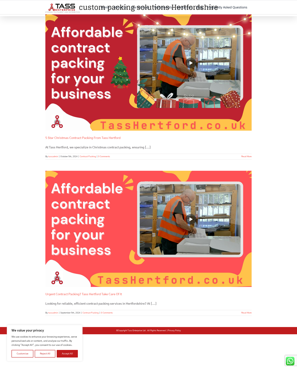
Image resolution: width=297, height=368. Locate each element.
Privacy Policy (174, 330)
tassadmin (53, 156)
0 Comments (104, 156)
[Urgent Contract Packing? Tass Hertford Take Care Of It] (148, 229)
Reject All (45, 354)
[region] (44, 343)
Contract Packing (88, 156)
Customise (22, 354)
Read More (246, 156)
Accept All (67, 354)
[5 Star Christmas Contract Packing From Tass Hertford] (148, 72)
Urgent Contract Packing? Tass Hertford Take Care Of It (83, 294)
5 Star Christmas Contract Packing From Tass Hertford (82, 138)
